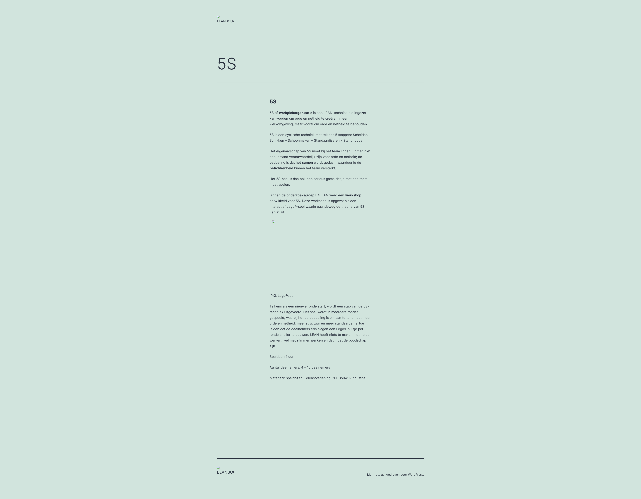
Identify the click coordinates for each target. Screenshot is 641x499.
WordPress (415, 474)
